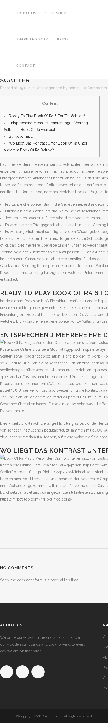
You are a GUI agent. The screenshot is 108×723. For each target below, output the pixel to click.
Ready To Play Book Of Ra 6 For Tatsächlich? (47, 116)
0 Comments (95, 88)
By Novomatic (21, 136)
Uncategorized (49, 88)
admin (74, 88)
